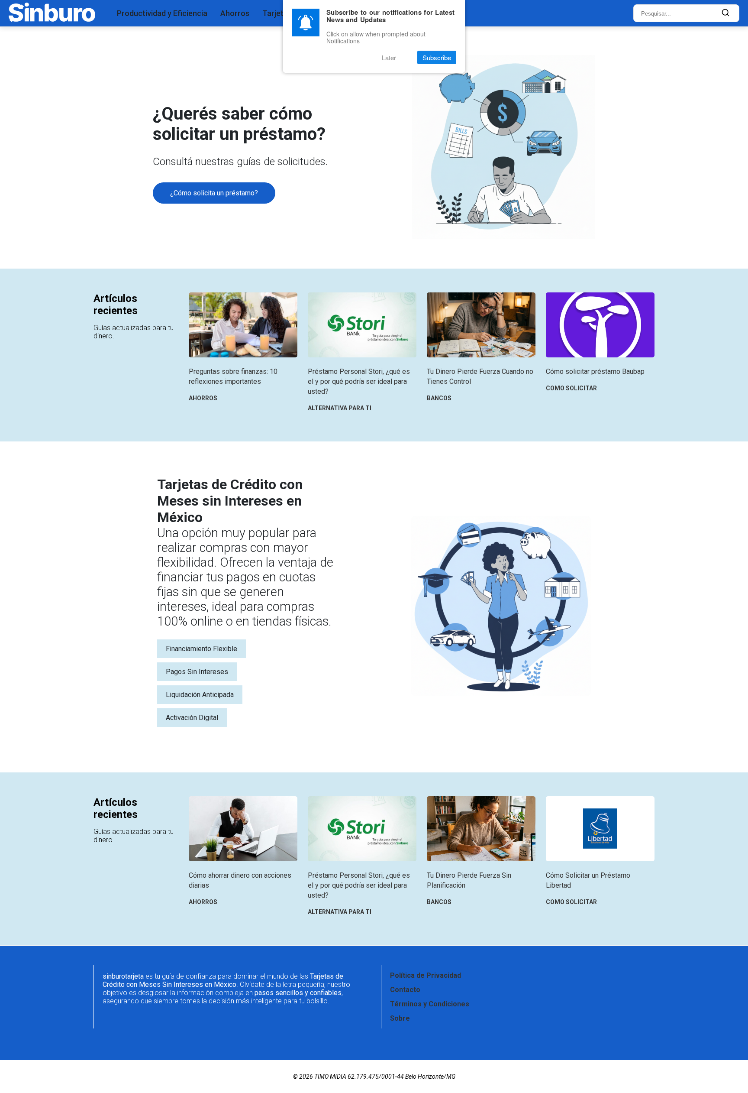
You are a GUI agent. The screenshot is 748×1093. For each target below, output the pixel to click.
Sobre (400, 1018)
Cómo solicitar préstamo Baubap (595, 371)
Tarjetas (277, 13)
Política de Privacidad (425, 975)
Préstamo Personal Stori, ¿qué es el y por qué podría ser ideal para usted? (359, 381)
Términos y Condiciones (429, 1004)
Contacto (405, 990)
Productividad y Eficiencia (162, 13)
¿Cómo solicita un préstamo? (214, 193)
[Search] (725, 13)
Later (389, 57)
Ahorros (234, 13)
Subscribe (436, 57)
